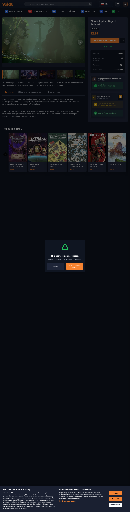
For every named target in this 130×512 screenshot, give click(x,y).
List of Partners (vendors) (67, 501)
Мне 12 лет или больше (74, 266)
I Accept (115, 493)
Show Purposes (115, 505)
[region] (65, 499)
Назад (55, 266)
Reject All (115, 499)
